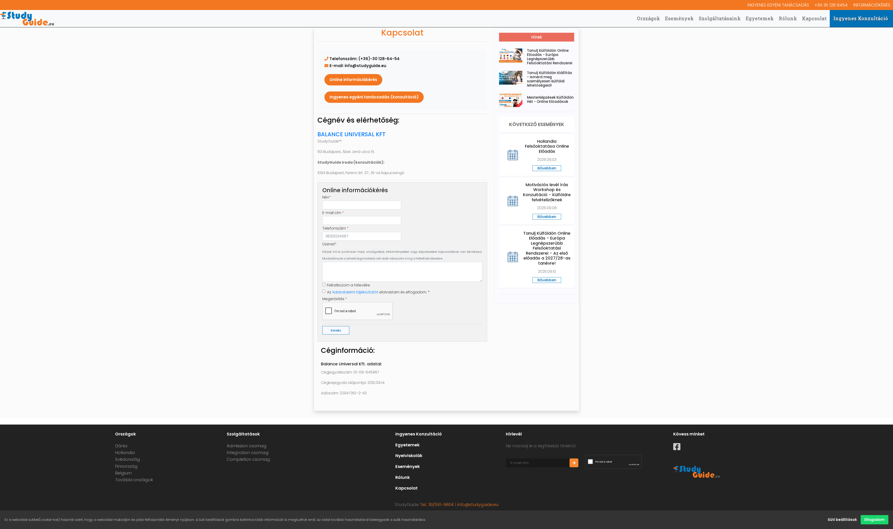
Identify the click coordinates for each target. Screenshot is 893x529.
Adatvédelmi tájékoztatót (355, 292)
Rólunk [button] (788, 18)
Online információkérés (353, 79)
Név (326, 197)
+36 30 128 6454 (831, 5)
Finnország (126, 466)
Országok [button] (648, 18)
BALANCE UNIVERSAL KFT (351, 134)
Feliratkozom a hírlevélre (348, 285)
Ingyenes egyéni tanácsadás (778, 5)
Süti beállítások (842, 519)
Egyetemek (760, 18)
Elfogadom (874, 519)
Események (679, 18)
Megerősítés (334, 299)
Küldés (336, 330)
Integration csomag (248, 452)
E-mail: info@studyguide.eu (358, 65)
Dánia (121, 446)
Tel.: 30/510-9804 (437, 504)
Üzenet (329, 244)
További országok (134, 480)
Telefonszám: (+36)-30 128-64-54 (365, 59)
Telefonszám (335, 228)
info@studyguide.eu (477, 504)
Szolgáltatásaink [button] (720, 18)
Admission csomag (247, 446)
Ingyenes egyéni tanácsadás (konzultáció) (374, 97)
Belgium (123, 473)
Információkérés (871, 5)
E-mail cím (333, 212)
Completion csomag (248, 459)
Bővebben (546, 168)
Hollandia (125, 452)
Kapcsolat (814, 18)
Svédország (127, 459)
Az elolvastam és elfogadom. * (378, 292)
